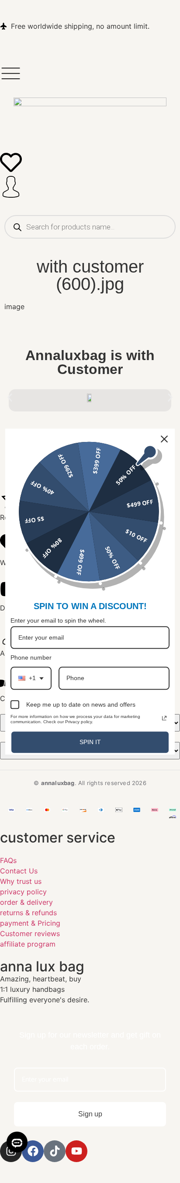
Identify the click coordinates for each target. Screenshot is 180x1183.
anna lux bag (42, 966)
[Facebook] (33, 1151)
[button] (9, 397)
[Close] (164, 438)
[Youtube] (76, 1151)
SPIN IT (90, 741)
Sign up (90, 1114)
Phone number (31, 657)
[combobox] (31, 678)
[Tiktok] (55, 1151)
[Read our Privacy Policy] (164, 718)
